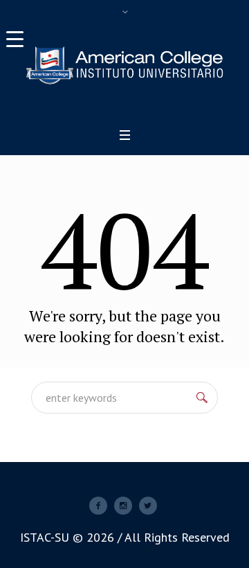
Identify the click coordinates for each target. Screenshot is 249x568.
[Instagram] (123, 506)
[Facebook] (98, 506)
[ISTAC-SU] (124, 65)
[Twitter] (148, 506)
